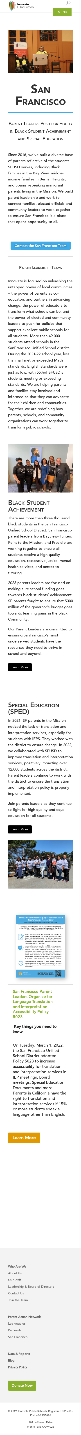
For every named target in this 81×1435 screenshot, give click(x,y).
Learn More (20, 667)
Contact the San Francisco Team (41, 246)
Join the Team (18, 1300)
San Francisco (17, 1337)
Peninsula (14, 1330)
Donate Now (22, 1385)
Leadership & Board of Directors (31, 1287)
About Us (15, 1273)
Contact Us (16, 1293)
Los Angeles (16, 1324)
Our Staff (14, 1280)
